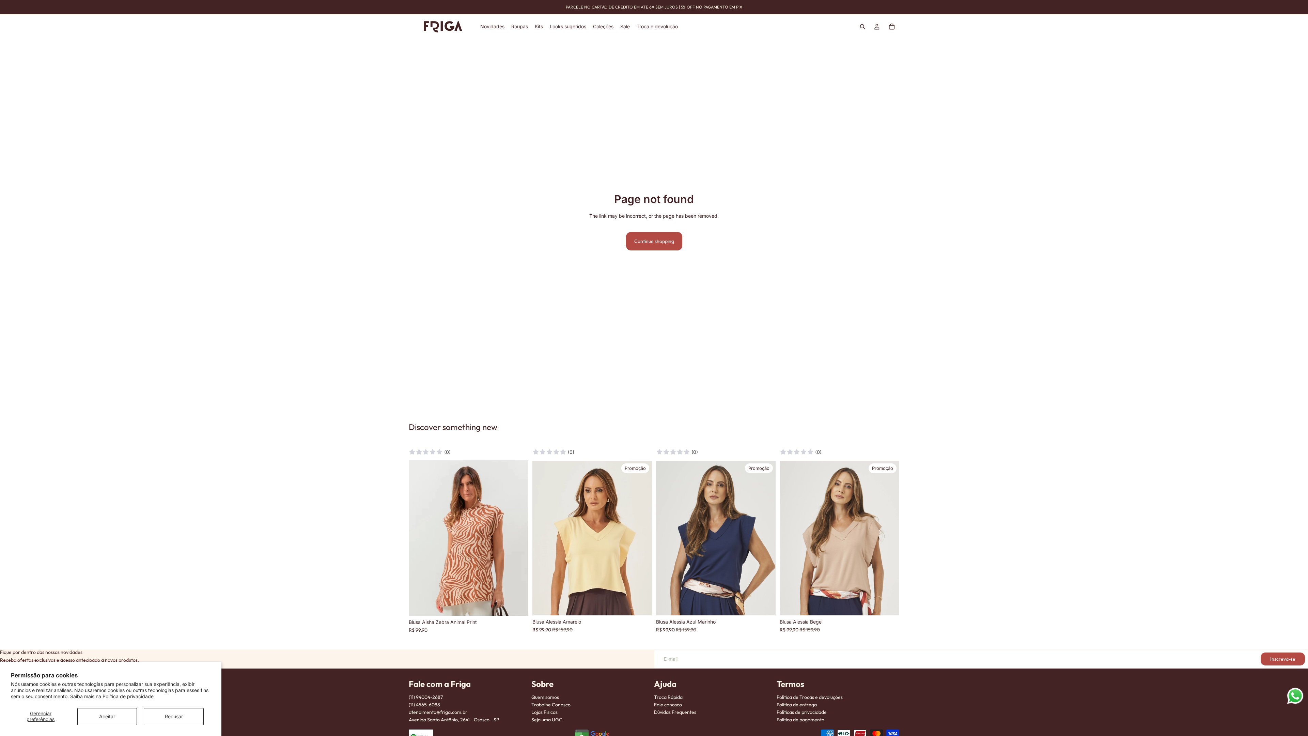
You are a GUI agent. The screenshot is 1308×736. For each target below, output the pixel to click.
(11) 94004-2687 (426, 697)
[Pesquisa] (862, 26)
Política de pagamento (800, 720)
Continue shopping (654, 241)
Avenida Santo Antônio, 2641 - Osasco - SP (454, 720)
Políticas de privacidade (802, 712)
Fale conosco (668, 705)
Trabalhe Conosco (551, 705)
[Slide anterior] (542, 538)
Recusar (174, 716)
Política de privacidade (128, 696)
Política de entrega (797, 705)
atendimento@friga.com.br (438, 712)
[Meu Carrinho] (891, 26)
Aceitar (107, 716)
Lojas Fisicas (544, 712)
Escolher (523, 605)
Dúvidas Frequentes (675, 712)
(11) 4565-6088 (424, 705)
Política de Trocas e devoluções (810, 697)
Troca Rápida (668, 697)
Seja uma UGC (546, 720)
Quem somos (545, 697)
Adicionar (647, 605)
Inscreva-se (1282, 659)
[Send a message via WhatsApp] (1295, 696)
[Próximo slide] (642, 538)
